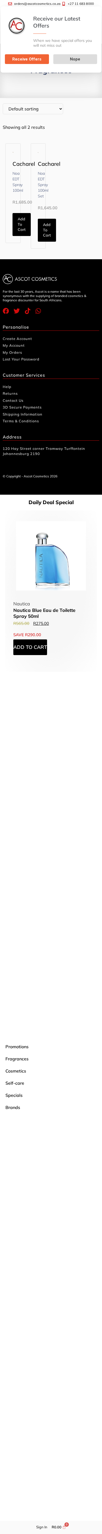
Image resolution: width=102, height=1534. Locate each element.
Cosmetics (15, 1071)
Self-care (14, 1083)
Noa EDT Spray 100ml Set (43, 184)
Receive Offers (26, 59)
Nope (75, 59)
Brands (12, 1107)
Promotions (17, 1046)
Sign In (41, 1527)
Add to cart (22, 224)
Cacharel (24, 163)
